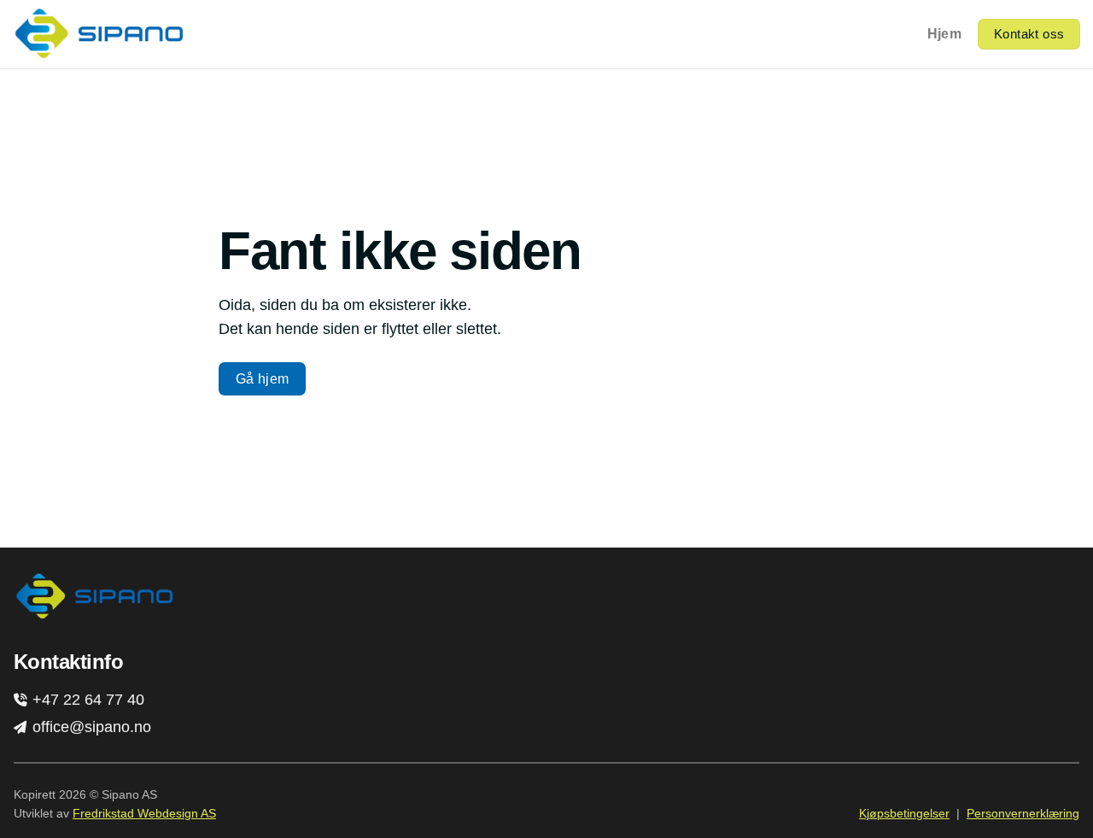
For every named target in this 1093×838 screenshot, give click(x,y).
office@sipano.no (89, 726)
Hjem (944, 33)
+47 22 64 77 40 (86, 699)
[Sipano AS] (98, 33)
